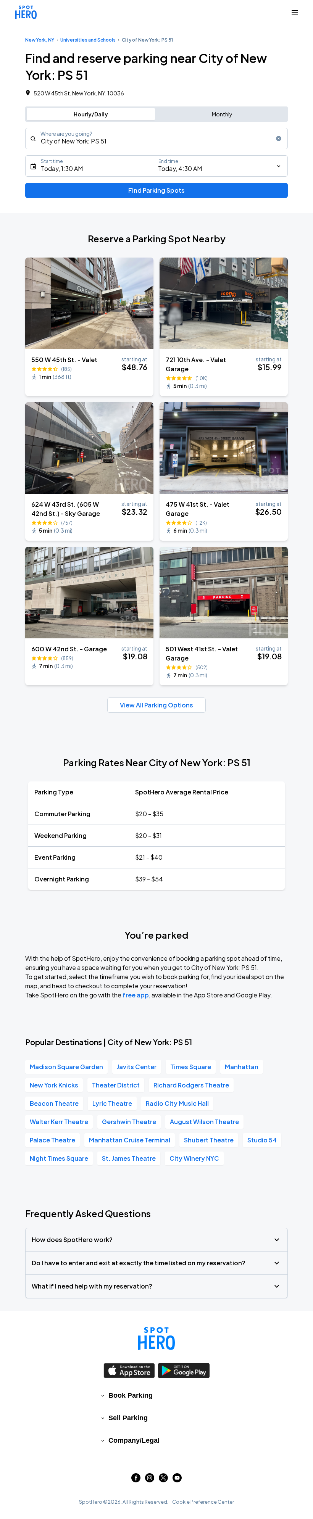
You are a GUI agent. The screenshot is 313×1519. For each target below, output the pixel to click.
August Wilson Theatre (204, 1122)
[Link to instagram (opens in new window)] (149, 1480)
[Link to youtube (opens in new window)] (177, 1480)
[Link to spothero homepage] (156, 1338)
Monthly (222, 114)
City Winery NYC (194, 1158)
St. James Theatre (129, 1158)
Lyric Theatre (112, 1103)
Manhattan (241, 1067)
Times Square (190, 1067)
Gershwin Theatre (129, 1122)
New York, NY (39, 40)
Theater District (116, 1085)
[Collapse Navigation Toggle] (294, 12)
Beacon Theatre (54, 1103)
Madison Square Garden (66, 1067)
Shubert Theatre (209, 1140)
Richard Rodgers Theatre (191, 1085)
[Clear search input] (279, 138)
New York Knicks (54, 1085)
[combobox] (156, 138)
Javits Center (136, 1067)
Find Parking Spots (156, 190)
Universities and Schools (88, 40)
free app (136, 995)
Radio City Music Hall (177, 1103)
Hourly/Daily (91, 114)
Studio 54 (262, 1140)
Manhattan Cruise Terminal (129, 1140)
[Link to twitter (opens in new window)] (163, 1480)
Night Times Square (59, 1158)
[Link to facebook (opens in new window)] (135, 1480)
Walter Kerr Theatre (59, 1122)
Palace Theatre (52, 1140)
